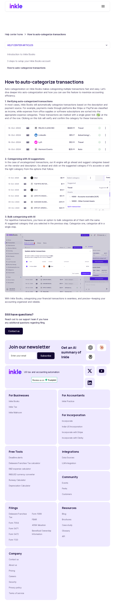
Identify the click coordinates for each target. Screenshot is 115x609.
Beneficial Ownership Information (41, 532)
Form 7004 (14, 523)
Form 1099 (37, 514)
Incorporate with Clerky (72, 438)
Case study (67, 525)
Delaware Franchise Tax (18, 515)
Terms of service (16, 593)
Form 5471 (14, 528)
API (63, 536)
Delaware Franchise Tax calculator (24, 463)
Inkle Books (14, 401)
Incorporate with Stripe (72, 432)
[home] (16, 6)
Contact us (13, 331)
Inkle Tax (13, 407)
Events (65, 483)
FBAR (34, 519)
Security (12, 582)
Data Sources (68, 457)
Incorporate (67, 421)
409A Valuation (39, 525)
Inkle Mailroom (15, 412)
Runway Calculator (17, 480)
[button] (102, 6)
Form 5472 (14, 534)
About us (13, 565)
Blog (64, 514)
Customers (67, 494)
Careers (12, 576)
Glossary (66, 530)
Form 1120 (13, 540)
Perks (64, 488)
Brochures (66, 519)
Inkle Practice (68, 401)
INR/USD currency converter (22, 474)
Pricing (12, 570)
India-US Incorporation (72, 426)
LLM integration (69, 463)
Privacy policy (15, 587)
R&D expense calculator (20, 469)
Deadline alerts (16, 457)
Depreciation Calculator (19, 485)
